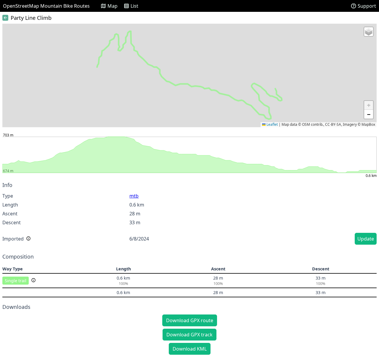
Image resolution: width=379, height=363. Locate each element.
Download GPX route (189, 320)
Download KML (190, 349)
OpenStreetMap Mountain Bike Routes (46, 6)
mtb (134, 196)
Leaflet (272, 124)
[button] (368, 31)
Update (365, 238)
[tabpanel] (189, 214)
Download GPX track (189, 334)
